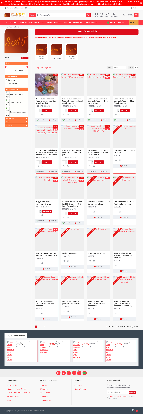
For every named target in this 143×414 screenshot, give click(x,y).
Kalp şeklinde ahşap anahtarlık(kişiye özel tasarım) (45, 303)
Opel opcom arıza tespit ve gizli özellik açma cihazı (26, 342)
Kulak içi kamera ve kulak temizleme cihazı (99, 203)
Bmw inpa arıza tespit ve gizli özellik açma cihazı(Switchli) (92, 342)
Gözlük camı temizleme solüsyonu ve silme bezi (46, 254)
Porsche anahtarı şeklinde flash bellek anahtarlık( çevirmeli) (123, 303)
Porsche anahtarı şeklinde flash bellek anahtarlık (97, 303)
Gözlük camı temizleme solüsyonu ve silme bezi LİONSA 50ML (98, 152)
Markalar (10, 118)
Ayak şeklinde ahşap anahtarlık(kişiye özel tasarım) (123, 255)
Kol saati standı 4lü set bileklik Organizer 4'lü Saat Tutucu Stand (72, 204)
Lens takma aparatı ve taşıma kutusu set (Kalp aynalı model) (46, 101)
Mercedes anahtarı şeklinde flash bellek (71, 302)
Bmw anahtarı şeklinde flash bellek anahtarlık (124, 203)
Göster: (131, 67)
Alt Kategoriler (12, 89)
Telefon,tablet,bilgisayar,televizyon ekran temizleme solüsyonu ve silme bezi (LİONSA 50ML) (51, 152)
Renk (7, 122)
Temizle (25, 58)
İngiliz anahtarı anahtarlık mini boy (124, 151)
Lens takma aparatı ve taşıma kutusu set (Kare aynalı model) (98, 101)
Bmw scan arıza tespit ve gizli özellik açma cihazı (125, 342)
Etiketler (9, 125)
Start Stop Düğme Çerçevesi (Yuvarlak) (59, 342)
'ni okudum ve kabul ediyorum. (122, 397)
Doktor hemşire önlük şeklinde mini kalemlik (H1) (71, 152)
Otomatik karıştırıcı (96, 253)
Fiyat (8, 63)
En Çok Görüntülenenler (16, 335)
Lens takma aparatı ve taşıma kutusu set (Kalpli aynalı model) (72, 101)
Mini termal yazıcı (69, 253)
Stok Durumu (11, 77)
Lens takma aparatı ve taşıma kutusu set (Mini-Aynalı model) (124, 101)
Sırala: (110, 67)
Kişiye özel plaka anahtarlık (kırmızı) (44, 203)
